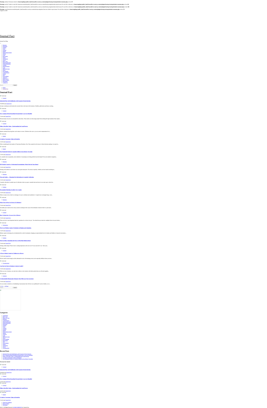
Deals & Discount (7, 62)
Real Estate (5, 56)
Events (4, 74)
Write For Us (5, 79)
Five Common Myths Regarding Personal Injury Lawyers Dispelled (16, 113)
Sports (4, 57)
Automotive (5, 315)
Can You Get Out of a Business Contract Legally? (11, 266)
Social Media (6, 76)
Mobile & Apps (6, 69)
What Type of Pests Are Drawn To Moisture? (10, 202)
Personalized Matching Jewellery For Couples (11, 189)
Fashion (4, 47)
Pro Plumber (5, 71)
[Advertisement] (133, 21)
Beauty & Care (6, 318)
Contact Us (5, 82)
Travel (4, 60)
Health (4, 51)
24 (5, 286)
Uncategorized (6, 263)
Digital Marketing (7, 63)
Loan (4, 55)
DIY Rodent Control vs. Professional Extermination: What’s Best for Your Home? (19, 164)
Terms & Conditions (7, 402)
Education (5, 46)
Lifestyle (5, 276)
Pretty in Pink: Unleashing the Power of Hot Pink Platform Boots (15, 240)
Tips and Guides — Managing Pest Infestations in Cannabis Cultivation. (17, 177)
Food (4, 48)
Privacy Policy (6, 80)
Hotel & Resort (6, 66)
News (4, 70)
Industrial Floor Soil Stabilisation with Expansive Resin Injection (15, 101)
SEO (4, 75)
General (4, 50)
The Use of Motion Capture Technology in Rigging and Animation (15, 227)
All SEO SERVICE (17, 407)
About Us (5, 77)
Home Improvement (7, 52)
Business (5, 45)
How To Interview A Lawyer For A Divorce (10, 215)
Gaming (4, 65)
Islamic (4, 53)
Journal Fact (7, 36)
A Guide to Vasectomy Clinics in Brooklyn (10, 139)
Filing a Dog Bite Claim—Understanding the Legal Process (14, 126)
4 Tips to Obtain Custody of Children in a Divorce (12, 253)
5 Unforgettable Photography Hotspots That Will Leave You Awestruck (17, 278)
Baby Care (5, 61)
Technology (5, 58)
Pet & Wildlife (6, 339)
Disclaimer (5, 81)
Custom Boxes (6, 72)
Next (7, 286)
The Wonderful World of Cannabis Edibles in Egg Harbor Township (16, 151)
